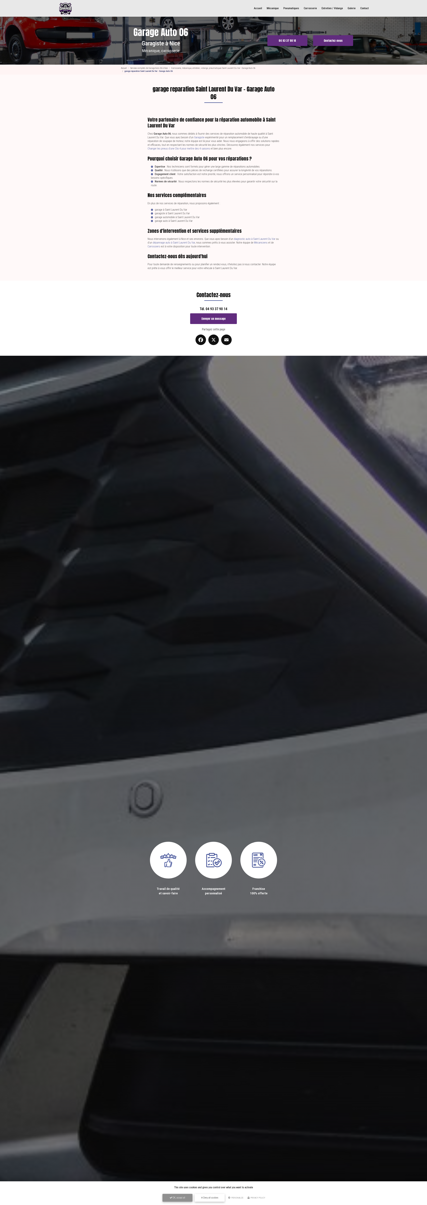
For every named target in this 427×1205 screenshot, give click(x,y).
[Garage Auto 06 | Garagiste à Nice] (65, 8)
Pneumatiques (291, 8)
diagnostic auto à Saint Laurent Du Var (254, 238)
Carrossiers (154, 246)
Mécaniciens (261, 242)
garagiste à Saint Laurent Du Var (172, 213)
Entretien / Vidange (332, 8)
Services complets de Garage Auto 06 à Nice (149, 68)
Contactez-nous (333, 41)
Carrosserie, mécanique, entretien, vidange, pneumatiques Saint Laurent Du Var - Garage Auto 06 (213, 68)
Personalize (237, 1197)
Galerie (352, 8)
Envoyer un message (213, 319)
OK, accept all (178, 1197)
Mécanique (273, 8)
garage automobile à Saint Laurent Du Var (177, 217)
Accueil (258, 8)
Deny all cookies (210, 1197)
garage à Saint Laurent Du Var (171, 209)
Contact (364, 8)
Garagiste (199, 137)
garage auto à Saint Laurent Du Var (174, 220)
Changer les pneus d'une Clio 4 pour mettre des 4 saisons (179, 148)
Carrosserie (310, 8)
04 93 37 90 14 (287, 41)
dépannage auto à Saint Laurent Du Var (174, 242)
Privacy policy (257, 1197)
